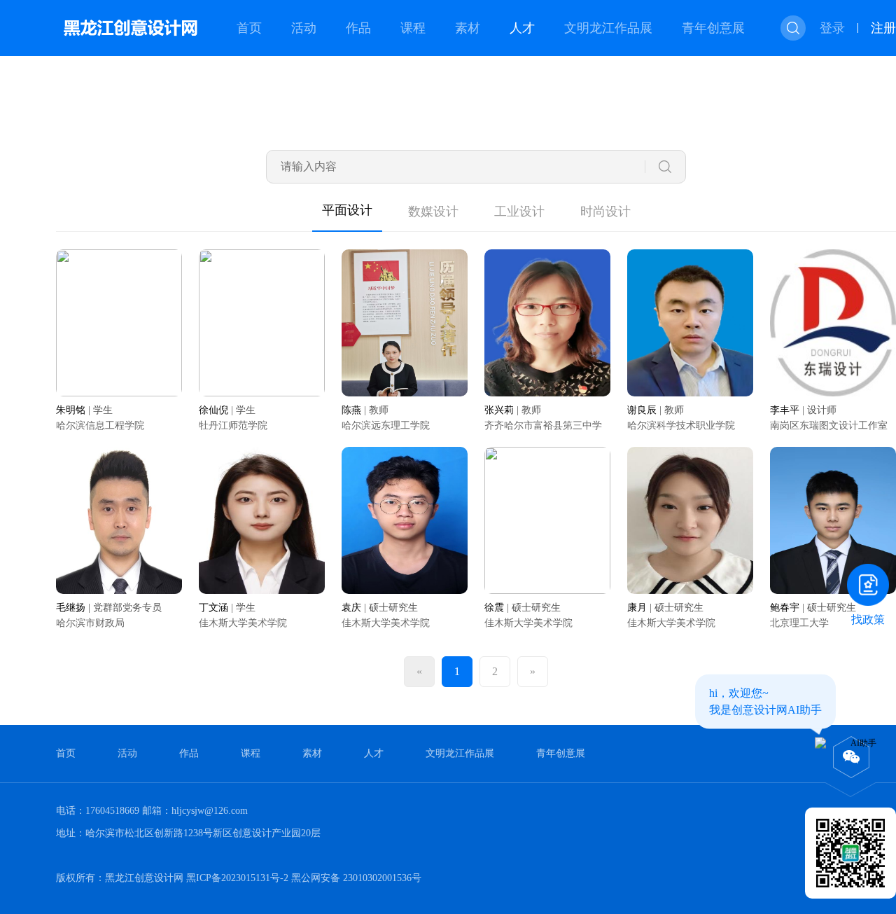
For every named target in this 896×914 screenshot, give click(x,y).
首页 (249, 28)
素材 (467, 28)
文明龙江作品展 (608, 28)
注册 (883, 28)
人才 (522, 28)
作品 (358, 28)
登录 (832, 28)
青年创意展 (713, 28)
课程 (413, 28)
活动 (303, 28)
